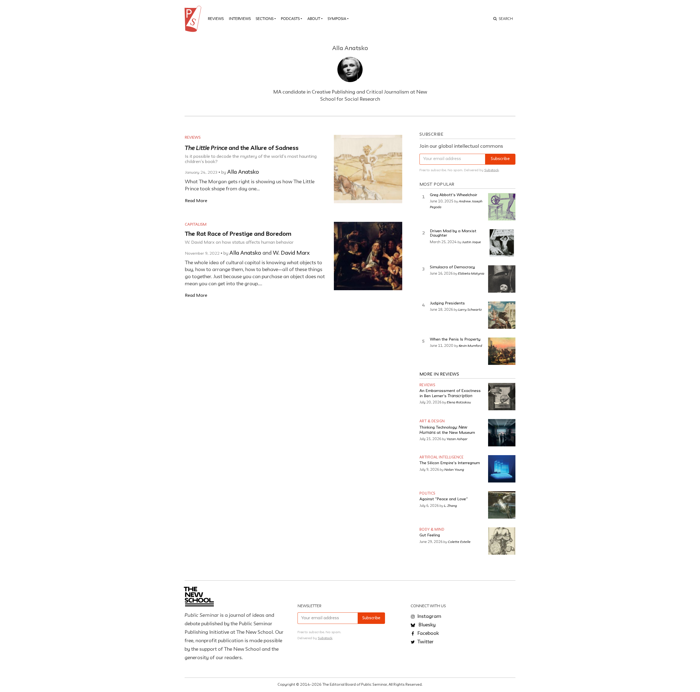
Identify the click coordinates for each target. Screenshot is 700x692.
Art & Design (432, 421)
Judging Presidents (447, 303)
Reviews (216, 18)
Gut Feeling (429, 535)
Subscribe (500, 159)
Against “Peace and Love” (443, 499)
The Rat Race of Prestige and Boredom (238, 234)
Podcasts (290, 18)
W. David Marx (291, 253)
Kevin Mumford (470, 345)
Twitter (425, 642)
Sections (264, 18)
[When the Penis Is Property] (501, 351)
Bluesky (426, 625)
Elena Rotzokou (459, 402)
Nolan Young (454, 469)
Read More (196, 201)
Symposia (337, 18)
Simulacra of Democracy (452, 267)
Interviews (240, 18)
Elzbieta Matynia (471, 273)
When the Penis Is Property (455, 339)
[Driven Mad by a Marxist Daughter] (501, 243)
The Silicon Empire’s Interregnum (449, 463)
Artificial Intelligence (441, 457)
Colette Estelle (459, 541)
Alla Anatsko (243, 172)
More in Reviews (439, 374)
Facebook (427, 633)
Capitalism (195, 224)
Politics (427, 493)
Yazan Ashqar (457, 439)
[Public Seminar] (194, 19)
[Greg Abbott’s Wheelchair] (501, 206)
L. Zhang (450, 505)
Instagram (428, 616)
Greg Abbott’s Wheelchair (453, 195)
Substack (491, 170)
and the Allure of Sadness (242, 148)
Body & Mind (432, 529)
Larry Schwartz (470, 309)
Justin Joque (471, 242)
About (313, 18)
